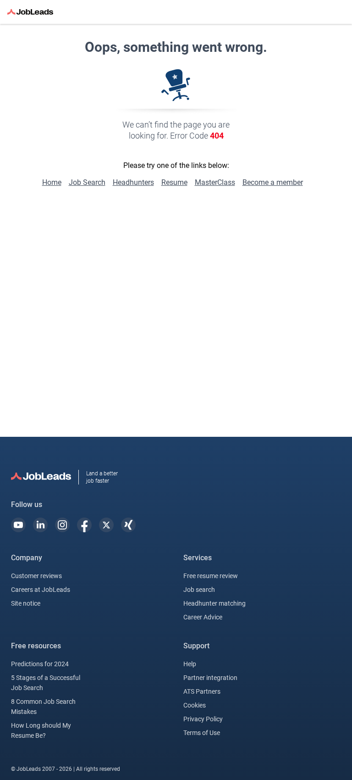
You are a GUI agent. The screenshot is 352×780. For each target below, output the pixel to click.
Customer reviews (36, 575)
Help (189, 664)
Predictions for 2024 (40, 664)
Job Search (87, 182)
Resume (174, 182)
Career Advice (202, 617)
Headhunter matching (214, 603)
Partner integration (210, 677)
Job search (199, 589)
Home (51, 182)
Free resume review (210, 575)
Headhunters (133, 182)
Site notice (25, 603)
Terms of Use (201, 732)
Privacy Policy (203, 719)
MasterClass (215, 182)
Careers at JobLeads (40, 589)
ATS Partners (201, 691)
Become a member (272, 182)
